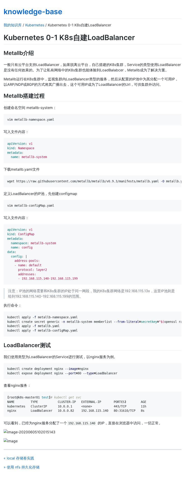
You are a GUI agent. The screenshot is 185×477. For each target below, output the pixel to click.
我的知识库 (13, 25)
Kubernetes (34, 25)
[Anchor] (36, 52)
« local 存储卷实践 (19, 458)
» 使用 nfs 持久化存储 (21, 467)
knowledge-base (33, 11)
